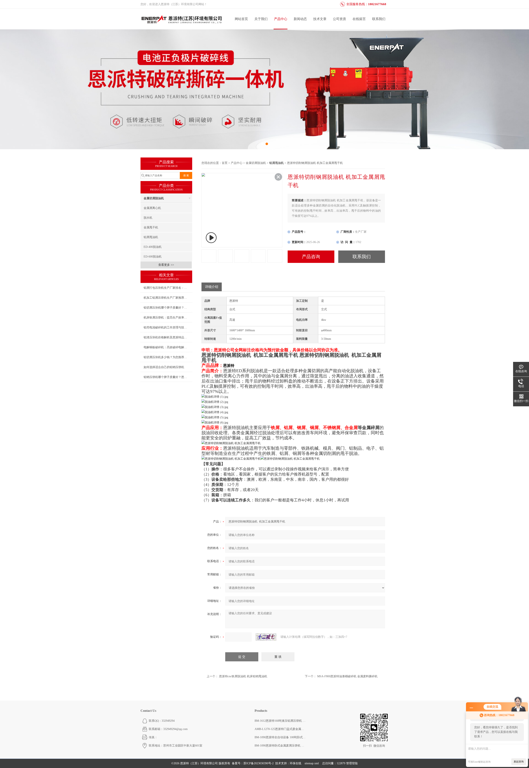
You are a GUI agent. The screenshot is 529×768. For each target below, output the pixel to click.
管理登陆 (352, 763)
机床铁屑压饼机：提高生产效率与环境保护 (168, 317)
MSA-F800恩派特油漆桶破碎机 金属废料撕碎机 (347, 676)
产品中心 (280, 19)
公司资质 (339, 19)
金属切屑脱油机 (154, 198)
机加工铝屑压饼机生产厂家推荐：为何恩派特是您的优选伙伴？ (168, 297)
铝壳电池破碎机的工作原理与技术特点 (168, 327)
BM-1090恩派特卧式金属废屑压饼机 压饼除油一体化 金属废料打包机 (280, 745)
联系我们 (378, 19)
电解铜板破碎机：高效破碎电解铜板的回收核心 (168, 347)
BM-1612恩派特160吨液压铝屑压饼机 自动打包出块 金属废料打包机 (280, 720)
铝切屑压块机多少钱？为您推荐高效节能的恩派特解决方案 (168, 357)
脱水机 (148, 217)
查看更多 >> (166, 264)
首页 (225, 163)
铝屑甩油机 (151, 237)
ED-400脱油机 (153, 246)
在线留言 (359, 19)
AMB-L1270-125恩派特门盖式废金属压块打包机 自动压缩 (280, 729)
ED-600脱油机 (153, 256)
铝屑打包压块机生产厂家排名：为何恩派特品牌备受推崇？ (168, 287)
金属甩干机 (151, 227)
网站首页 (241, 19)
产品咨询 (311, 256)
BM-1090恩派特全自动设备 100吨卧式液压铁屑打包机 (280, 737)
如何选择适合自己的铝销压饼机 (164, 367)
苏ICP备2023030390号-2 (258, 763)
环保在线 (295, 763)
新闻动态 (300, 19)
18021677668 (377, 4)
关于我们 (261, 19)
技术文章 (319, 19)
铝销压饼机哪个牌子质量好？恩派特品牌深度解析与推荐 (168, 377)
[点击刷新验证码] (266, 636)
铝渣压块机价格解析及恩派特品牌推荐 (168, 337)
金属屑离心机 (152, 208)
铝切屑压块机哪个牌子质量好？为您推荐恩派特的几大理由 (168, 307)
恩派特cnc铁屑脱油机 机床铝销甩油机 (243, 676)
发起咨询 (519, 761)
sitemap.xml (312, 763)
